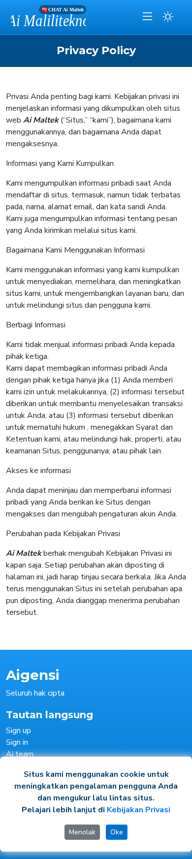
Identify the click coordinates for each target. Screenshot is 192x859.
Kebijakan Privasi (138, 809)
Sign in (17, 742)
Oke (116, 832)
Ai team (19, 754)
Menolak (82, 832)
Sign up (18, 730)
